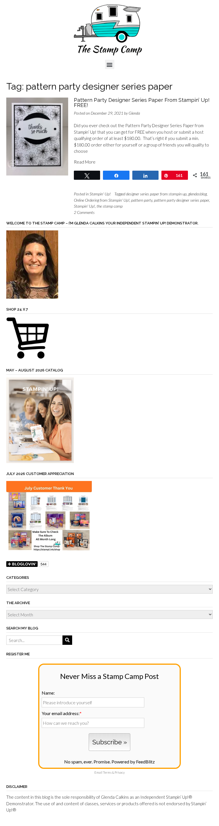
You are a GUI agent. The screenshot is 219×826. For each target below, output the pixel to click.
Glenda (134, 113)
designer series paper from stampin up (156, 193)
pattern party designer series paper (181, 200)
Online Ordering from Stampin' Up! (101, 200)
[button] (109, 64)
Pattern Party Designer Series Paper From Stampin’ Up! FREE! (142, 102)
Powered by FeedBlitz (133, 761)
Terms (107, 772)
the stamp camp (110, 206)
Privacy (120, 772)
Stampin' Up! (100, 193)
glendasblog (197, 193)
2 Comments (84, 212)
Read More (85, 161)
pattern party (141, 200)
